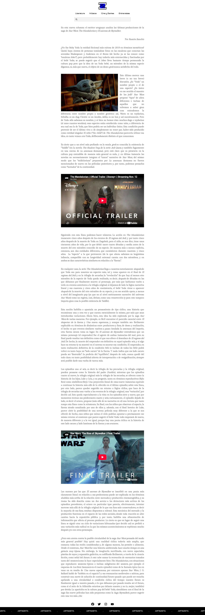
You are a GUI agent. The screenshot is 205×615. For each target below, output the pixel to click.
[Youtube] (112, 604)
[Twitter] (99, 604)
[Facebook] (93, 604)
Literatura (80, 13)
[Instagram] (106, 604)
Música (92, 13)
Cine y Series (107, 13)
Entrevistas (124, 13)
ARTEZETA (6, 611)
